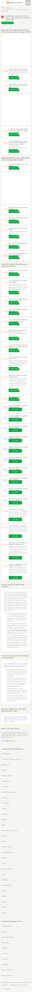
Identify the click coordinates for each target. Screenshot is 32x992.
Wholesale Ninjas (6, 754)
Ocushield (4, 836)
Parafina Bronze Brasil (7, 937)
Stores (8, 7)
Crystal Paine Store (7, 926)
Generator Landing (7, 869)
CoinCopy (4, 901)
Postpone (4, 896)
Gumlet (4, 912)
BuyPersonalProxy (7, 975)
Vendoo (4, 863)
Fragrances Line (6, 781)
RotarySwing (5, 964)
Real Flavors (5, 959)
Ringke (4, 825)
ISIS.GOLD (4, 953)
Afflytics (4, 907)
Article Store (5, 786)
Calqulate (4, 819)
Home (3, 7)
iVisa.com (4, 931)
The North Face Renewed (9, 792)
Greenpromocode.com (16, 2)
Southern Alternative (7, 852)
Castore (4, 841)
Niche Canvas (5, 814)
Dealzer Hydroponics (7, 970)
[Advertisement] (16, 50)
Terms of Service (13, 985)
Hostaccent (5, 948)
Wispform (4, 858)
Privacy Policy (23, 985)
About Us (4, 985)
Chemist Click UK (6, 847)
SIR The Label (5, 803)
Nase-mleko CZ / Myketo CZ (9, 830)
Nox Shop (4, 797)
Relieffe (4, 890)
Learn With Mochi (6, 885)
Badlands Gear (5, 764)
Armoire (4, 770)
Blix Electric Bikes (6, 775)
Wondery (4, 808)
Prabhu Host (5, 942)
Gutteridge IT (5, 880)
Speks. (3, 874)
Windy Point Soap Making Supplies (11, 759)
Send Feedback (6, 989)
